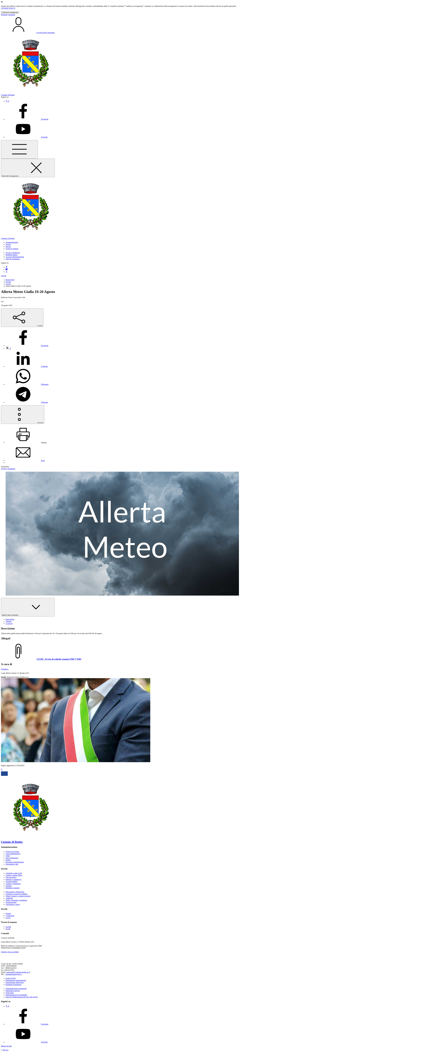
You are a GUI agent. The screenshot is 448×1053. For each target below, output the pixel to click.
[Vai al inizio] (2, 770)
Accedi (3, 276)
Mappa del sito (6, 1046)
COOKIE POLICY (8, 8)
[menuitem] (27, 346)
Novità (8, 282)
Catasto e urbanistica (13, 884)
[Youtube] (6, 269)
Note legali (10, 993)
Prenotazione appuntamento (16, 980)
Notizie (8, 914)
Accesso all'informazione (15, 257)
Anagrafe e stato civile (14, 873)
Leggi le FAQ (11, 978)
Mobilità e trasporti (12, 888)
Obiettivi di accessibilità (10, 952)
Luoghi (8, 927)
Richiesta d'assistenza (13, 985)
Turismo (9, 886)
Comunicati (10, 916)
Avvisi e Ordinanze (13, 253)
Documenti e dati (12, 864)
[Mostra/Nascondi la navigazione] (19, 149)
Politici (8, 860)
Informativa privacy (13, 991)
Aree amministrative (13, 854)
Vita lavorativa (11, 877)
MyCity (6, 1050)
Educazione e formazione (15, 892)
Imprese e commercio (13, 879)
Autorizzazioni (11, 902)
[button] (12, 242)
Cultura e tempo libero (14, 875)
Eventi (8, 929)
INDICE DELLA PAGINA (10, 615)
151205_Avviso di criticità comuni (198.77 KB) (59, 659)
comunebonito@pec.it (13, 974)
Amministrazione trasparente (16, 989)
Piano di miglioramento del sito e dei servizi (22, 997)
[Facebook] (6, 267)
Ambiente (9, 898)
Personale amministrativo (15, 862)
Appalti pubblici (12, 882)
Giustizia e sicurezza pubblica (16, 894)
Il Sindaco (4, 669)
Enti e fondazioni (12, 858)
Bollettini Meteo (12, 255)
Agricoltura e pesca (13, 904)
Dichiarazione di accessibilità (16, 995)
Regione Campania (8, 15)
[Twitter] (6, 272)
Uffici (8, 856)
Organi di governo (12, 852)
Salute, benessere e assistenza (16, 900)
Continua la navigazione (10, 12)
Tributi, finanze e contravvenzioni (18, 896)
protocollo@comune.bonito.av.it (18, 972)
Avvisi (8, 284)
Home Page (10, 280)
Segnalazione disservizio (15, 982)
